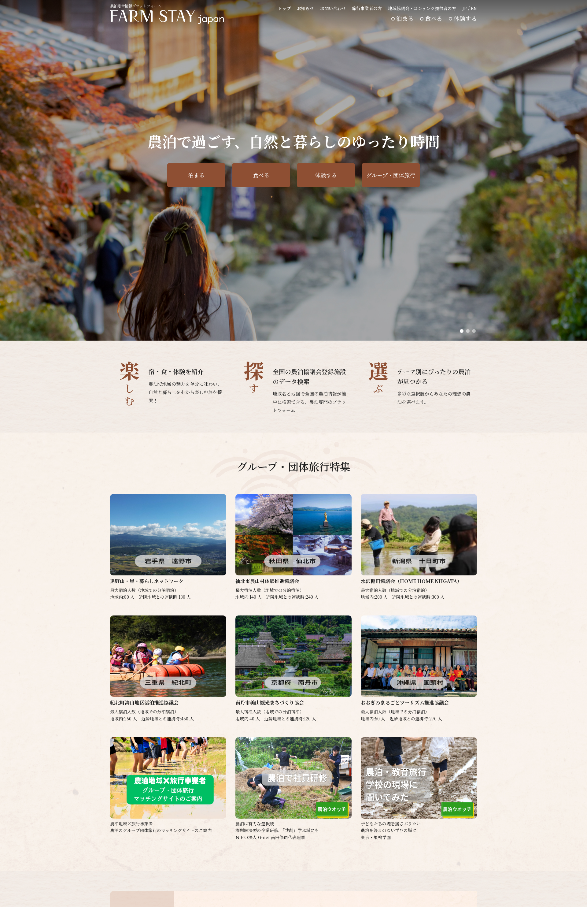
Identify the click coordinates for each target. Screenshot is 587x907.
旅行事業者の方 (367, 8)
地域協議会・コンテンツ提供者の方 (422, 8)
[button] (461, 331)
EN (474, 8)
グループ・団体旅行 (390, 175)
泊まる (405, 18)
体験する (465, 18)
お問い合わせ (333, 8)
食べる (433, 18)
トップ (284, 8)
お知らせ (305, 8)
